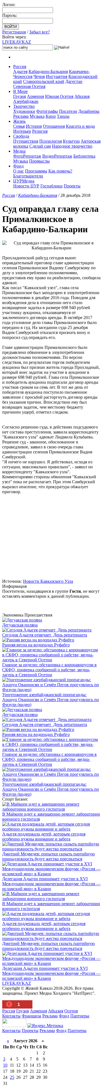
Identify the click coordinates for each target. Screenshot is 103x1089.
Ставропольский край (43, 81)
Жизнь (19, 121)
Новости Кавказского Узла (48, 581)
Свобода (21, 136)
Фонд (18, 166)
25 (12, 1077)
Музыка (37, 116)
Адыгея (20, 71)
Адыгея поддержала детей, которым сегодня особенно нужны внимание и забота (43, 836)
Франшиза (31, 1016)
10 (5, 1065)
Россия (19, 66)
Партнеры (79, 1016)
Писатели (68, 111)
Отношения (54, 126)
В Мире (20, 91)
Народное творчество (72, 146)
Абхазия (82, 96)
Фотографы (47, 111)
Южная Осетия (59, 96)
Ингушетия (56, 76)
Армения (35, 96)
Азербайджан (25, 101)
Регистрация (14, 32)
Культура (71, 141)
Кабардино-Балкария (48, 71)
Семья (19, 126)
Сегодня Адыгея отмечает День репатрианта (44, 635)
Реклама (21, 116)
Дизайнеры (88, 111)
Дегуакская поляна (20, 625)
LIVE (16, 42)
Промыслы (39, 161)
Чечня (39, 76)
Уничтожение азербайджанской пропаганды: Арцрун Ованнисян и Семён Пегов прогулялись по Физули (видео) (50, 699)
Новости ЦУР (26, 186)
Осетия (71, 1011)
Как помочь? (60, 171)
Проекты (72, 186)
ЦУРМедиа (23, 181)
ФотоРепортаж (27, 156)
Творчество (24, 106)
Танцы (63, 116)
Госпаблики (51, 186)
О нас (18, 171)
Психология (50, 141)
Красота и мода (80, 126)
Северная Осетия (29, 86)
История (34, 126)
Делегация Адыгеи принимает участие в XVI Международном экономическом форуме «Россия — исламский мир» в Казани (51, 883)
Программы (36, 171)
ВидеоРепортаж (57, 156)
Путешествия (25, 141)
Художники (24, 111)
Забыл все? (39, 32)
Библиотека (84, 156)
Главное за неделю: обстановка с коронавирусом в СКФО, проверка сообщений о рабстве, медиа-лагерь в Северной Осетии (49, 669)
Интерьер (22, 131)
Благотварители (28, 176)
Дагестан (73, 81)
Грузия (19, 96)
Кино (51, 116)
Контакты (11, 1016)
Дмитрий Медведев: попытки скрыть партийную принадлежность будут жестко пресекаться (48, 856)
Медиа (19, 151)
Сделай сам (40, 146)
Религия (40, 131)
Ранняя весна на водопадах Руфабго (36, 645)
